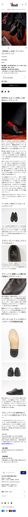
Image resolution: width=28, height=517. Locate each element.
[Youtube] (11, 503)
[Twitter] (2, 503)
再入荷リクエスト (14, 85)
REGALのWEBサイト (7, 443)
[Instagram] (8, 503)
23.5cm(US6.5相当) (8, 78)
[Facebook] (5, 503)
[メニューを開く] (2, 4)
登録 (23, 472)
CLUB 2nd (4, 56)
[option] (14, 29)
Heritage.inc (11, 507)
